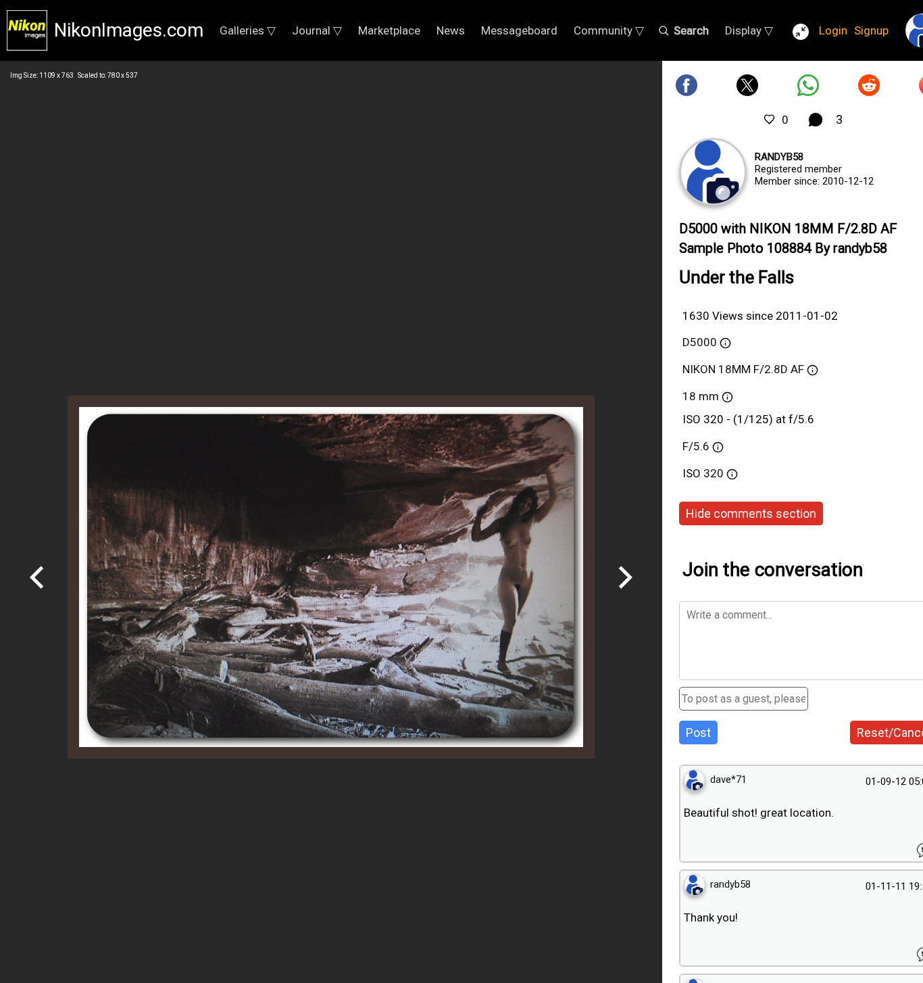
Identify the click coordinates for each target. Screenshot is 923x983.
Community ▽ (609, 30)
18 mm (700, 396)
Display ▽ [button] (749, 30)
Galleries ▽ (248, 30)
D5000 (699, 342)
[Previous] (37, 593)
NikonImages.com (128, 30)
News (450, 30)
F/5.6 (695, 446)
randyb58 (779, 157)
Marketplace (389, 30)
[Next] (625, 593)
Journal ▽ (317, 30)
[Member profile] (713, 172)
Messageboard (519, 30)
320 (714, 473)
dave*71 (728, 779)
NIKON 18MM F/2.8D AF (743, 369)
